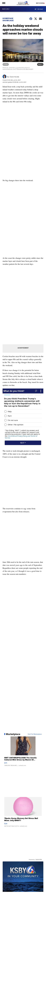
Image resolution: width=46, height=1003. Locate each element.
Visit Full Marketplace (35, 734)
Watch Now (40, 3)
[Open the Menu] (4, 3)
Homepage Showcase (8, 19)
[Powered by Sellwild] (39, 859)
